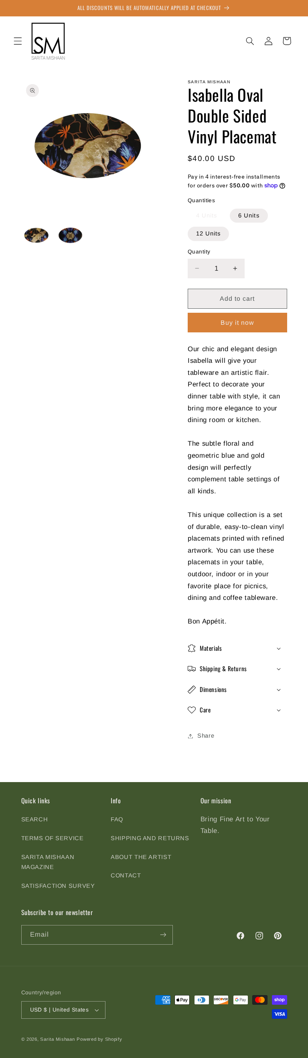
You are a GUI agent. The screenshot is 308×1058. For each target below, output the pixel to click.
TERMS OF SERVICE (52, 838)
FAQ (117, 819)
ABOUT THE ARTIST (141, 857)
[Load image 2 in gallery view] (70, 235)
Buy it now (237, 322)
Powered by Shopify (99, 1039)
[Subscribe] (163, 935)
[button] (17, 41)
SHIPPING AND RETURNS (150, 838)
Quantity (199, 252)
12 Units (208, 233)
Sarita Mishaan (57, 1039)
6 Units (248, 215)
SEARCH (34, 819)
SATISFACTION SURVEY (58, 886)
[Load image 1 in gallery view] (36, 235)
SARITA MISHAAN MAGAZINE (48, 862)
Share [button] (205, 735)
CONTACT (126, 875)
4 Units (206, 215)
